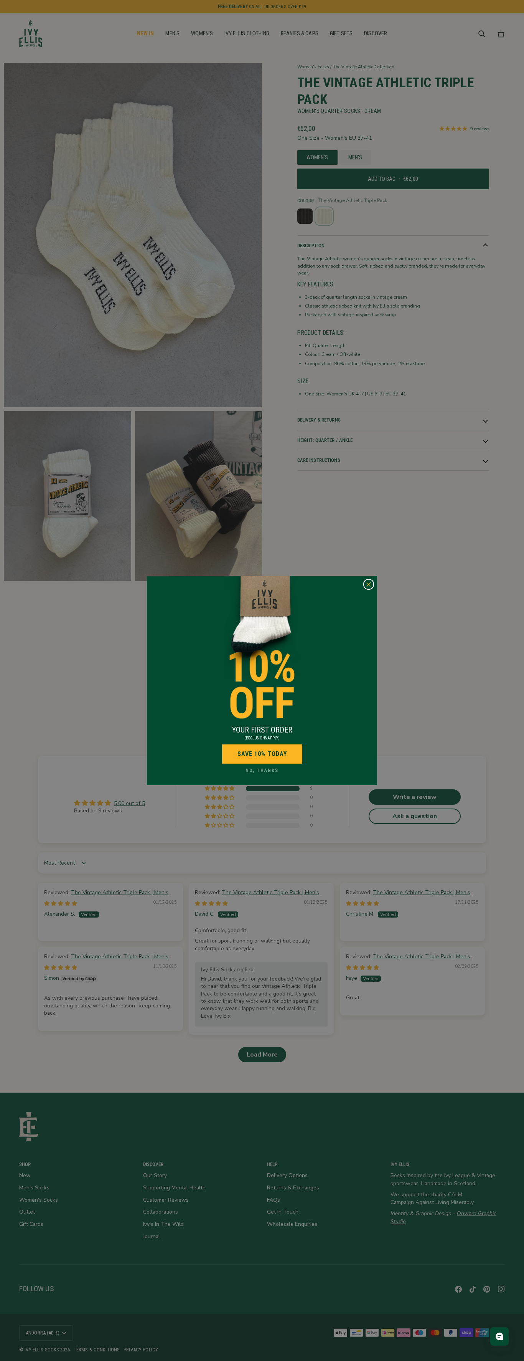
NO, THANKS (262, 770)
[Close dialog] (368, 584)
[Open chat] (499, 1336)
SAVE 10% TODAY (262, 753)
